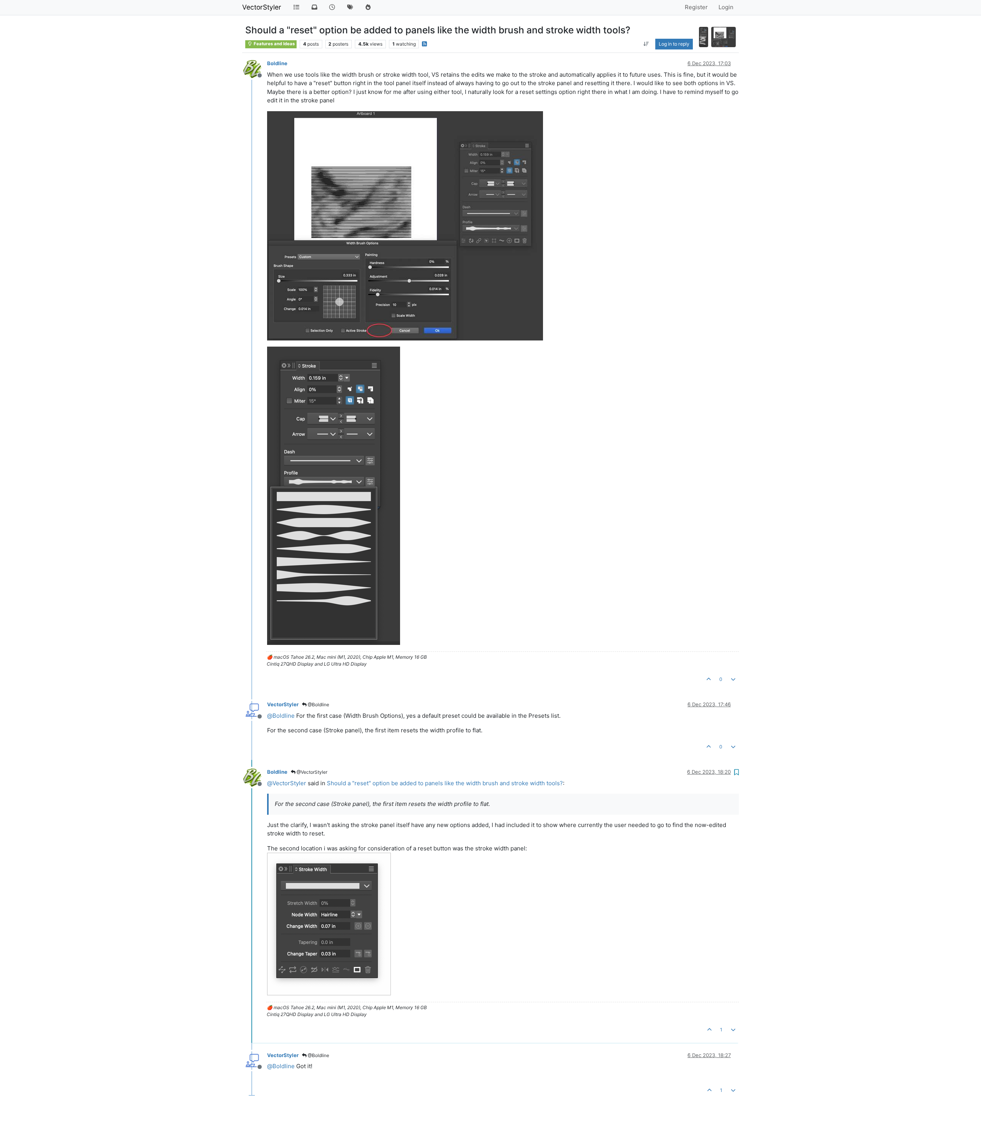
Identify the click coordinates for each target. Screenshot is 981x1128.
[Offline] (255, 68)
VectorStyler (261, 7)
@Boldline (318, 704)
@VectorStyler (311, 772)
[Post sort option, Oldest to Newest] (646, 44)
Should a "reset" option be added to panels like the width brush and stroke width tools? (445, 783)
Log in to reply (674, 44)
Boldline (277, 63)
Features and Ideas (274, 43)
